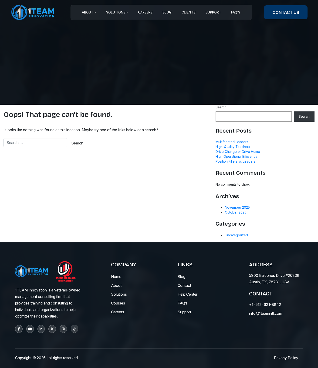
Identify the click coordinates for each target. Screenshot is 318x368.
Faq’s (235, 12)
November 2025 (237, 207)
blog (181, 276)
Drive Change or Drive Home (238, 152)
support (184, 312)
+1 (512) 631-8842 (265, 304)
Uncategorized (236, 235)
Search (221, 107)
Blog (167, 12)
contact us (285, 12)
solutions (119, 294)
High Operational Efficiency (236, 156)
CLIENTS (189, 12)
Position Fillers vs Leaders (235, 161)
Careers (145, 12)
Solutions (115, 12)
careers (117, 312)
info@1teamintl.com (265, 313)
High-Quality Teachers (233, 147)
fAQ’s (183, 303)
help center (187, 294)
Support (213, 12)
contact (184, 285)
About (87, 12)
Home (116, 276)
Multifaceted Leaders (232, 142)
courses (118, 303)
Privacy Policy (286, 357)
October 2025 (235, 212)
